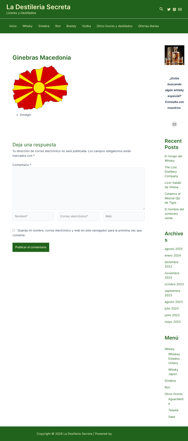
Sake (171, 417)
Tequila (173, 410)
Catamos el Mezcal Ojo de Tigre (172, 198)
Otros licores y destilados (114, 26)
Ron (58, 26)
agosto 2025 (174, 249)
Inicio (13, 26)
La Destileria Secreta (38, 7)
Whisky (27, 26)
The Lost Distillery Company (171, 171)
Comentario (21, 165)
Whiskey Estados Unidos (174, 358)
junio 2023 (172, 315)
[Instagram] (174, 9)
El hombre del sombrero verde (174, 213)
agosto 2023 (174, 302)
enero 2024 (173, 255)
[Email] (180, 9)
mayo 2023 (173, 322)
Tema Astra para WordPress (132, 433)
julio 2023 (172, 308)
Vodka (86, 26)
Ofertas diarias (148, 26)
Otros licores (173, 394)
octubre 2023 (174, 284)
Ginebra (43, 26)
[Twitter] (169, 9)
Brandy (71, 26)
